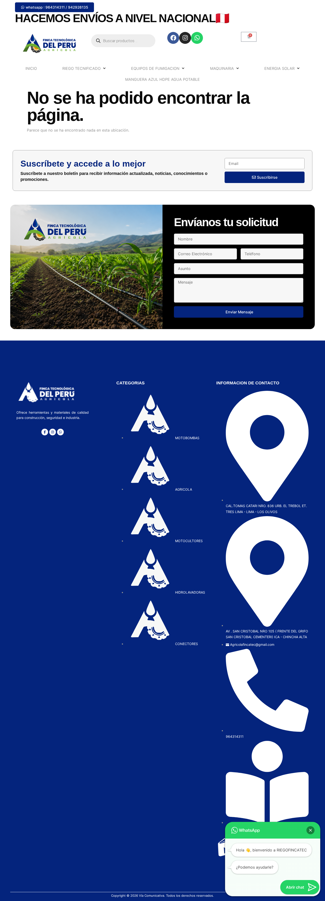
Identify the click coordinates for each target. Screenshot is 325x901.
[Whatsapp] (197, 38)
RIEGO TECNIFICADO (81, 68)
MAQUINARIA (222, 68)
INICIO (31, 68)
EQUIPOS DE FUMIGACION (155, 68)
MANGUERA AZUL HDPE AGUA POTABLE (162, 79)
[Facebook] (173, 38)
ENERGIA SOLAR (279, 68)
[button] (310, 830)
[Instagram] (185, 38)
